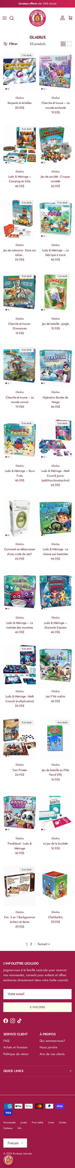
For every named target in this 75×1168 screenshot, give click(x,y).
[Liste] (69, 43)
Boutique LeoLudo (22, 1153)
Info (19, 1128)
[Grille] (63, 43)
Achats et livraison (15, 1047)
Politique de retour (16, 1054)
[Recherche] (13, 18)
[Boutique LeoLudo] (37, 18)
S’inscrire (37, 1007)
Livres (51, 1122)
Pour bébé (37, 1122)
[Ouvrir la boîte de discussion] (8, 1160)
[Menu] (4, 18)
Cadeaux (7, 1128)
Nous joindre (48, 1047)
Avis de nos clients (52, 1054)
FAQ (6, 1040)
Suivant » (44, 944)
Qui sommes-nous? (52, 1040)
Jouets (24, 1122)
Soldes (62, 1122)
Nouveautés (9, 1122)
